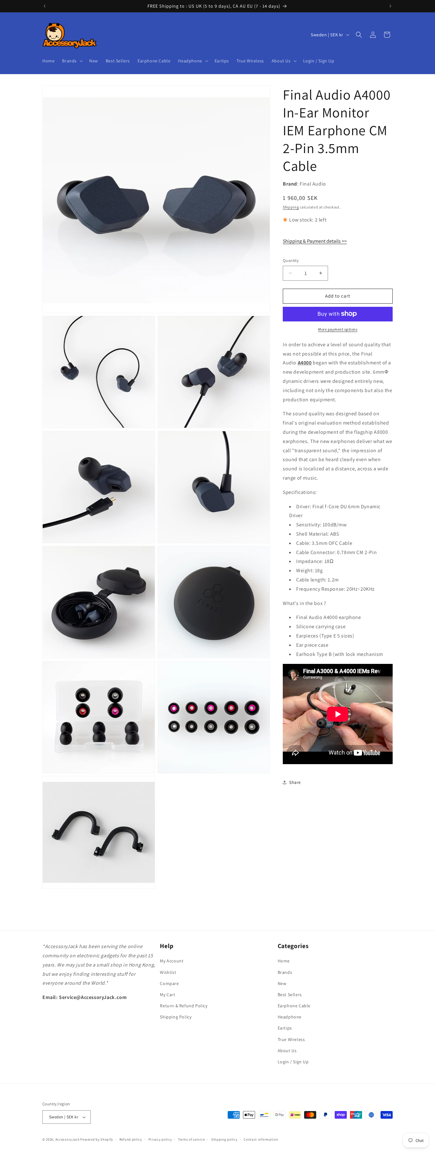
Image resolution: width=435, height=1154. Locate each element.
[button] (71, 60)
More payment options (337, 329)
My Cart (167, 994)
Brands (285, 972)
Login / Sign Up (293, 1062)
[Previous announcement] (45, 6)
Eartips (285, 1028)
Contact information (261, 1139)
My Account (171, 961)
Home (284, 961)
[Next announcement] (390, 6)
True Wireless (291, 1039)
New (282, 983)
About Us (287, 1050)
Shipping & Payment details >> (315, 240)
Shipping (291, 207)
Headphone (290, 1017)
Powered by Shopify (96, 1139)
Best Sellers (290, 994)
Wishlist (168, 972)
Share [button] (295, 782)
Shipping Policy (175, 1017)
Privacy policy (160, 1139)
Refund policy (130, 1139)
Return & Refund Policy (183, 1006)
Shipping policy (224, 1139)
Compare (169, 983)
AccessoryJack (67, 1139)
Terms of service (191, 1139)
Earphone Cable (294, 1006)
